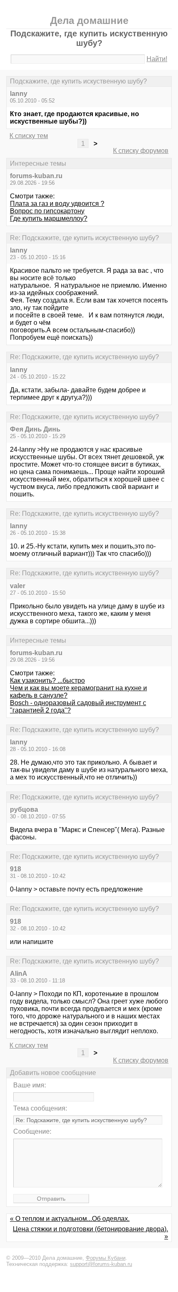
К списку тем (29, 135)
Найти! (157, 58)
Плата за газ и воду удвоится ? (57, 203)
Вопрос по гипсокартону (47, 211)
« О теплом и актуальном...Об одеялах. (70, 1218)
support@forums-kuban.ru (101, 1264)
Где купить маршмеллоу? (48, 218)
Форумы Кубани (105, 1258)
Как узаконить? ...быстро (47, 680)
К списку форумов (140, 150)
